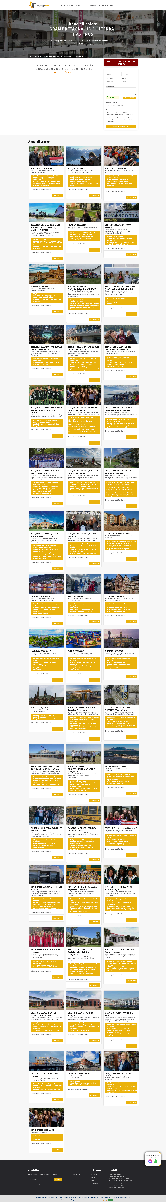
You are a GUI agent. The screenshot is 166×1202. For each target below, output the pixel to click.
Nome (109, 71)
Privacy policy (111, 110)
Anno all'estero (49, 56)
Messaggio (110, 86)
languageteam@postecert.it (121, 1185)
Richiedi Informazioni (121, 126)
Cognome (125, 71)
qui (132, 117)
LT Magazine (106, 5)
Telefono (110, 78)
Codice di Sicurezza (113, 102)
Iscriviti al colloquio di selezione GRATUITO (121, 62)
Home (93, 5)
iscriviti (58, 1179)
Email (124, 78)
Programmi (66, 5)
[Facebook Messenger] (150, 1163)
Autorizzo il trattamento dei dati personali (120, 120)
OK (110, 1200)
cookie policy (103, 1200)
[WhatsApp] (155, 1163)
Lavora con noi (76, 1174)
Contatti (81, 5)
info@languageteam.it (120, 1183)
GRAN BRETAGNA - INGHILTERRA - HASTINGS (71, 56)
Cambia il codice (129, 97)
